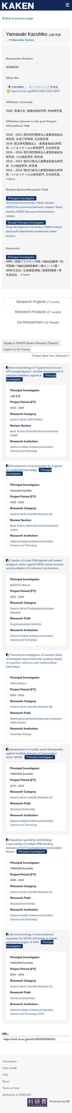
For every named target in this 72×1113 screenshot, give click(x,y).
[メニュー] (67, 5)
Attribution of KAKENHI (16, 1094)
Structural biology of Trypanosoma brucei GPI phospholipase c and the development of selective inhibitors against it (34, 371)
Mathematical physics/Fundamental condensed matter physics (34, 231)
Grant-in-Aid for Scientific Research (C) (31, 797)
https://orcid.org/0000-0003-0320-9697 (35, 91)
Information (9, 1061)
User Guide (9, 1068)
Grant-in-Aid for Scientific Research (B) (31, 514)
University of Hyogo (20, 734)
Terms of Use (10, 1088)
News (5, 1081)
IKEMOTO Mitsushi (20, 585)
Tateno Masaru (18, 683)
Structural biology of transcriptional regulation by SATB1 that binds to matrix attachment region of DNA (31, 938)
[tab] (38, 302)
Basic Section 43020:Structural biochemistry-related (34, 211)
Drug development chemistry (24, 226)
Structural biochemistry (20, 202)
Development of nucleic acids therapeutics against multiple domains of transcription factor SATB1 (34, 753)
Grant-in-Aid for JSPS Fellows (26, 419)
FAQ (5, 1074)
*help (26, 125)
